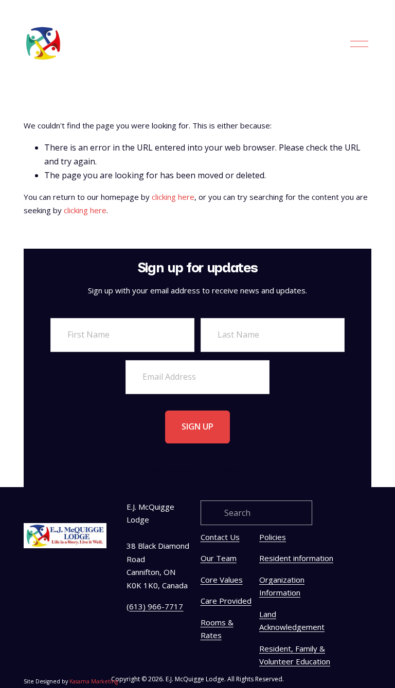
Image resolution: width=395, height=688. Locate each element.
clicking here (173, 197)
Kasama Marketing (93, 681)
